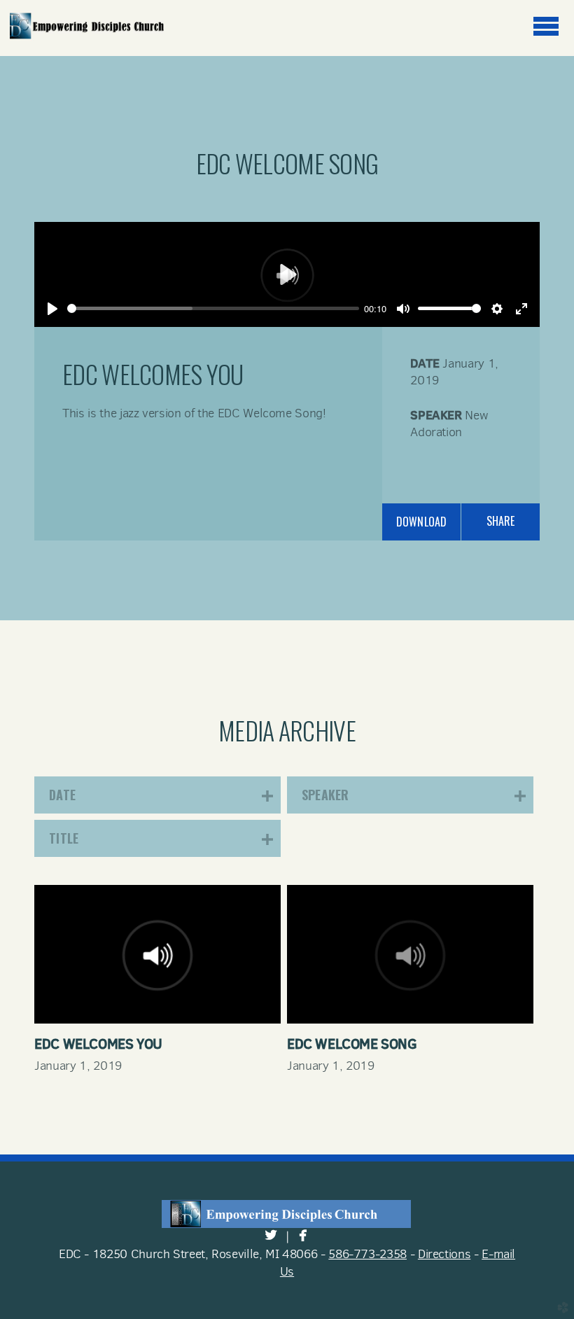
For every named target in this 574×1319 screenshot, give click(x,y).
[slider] (213, 308)
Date (425, 363)
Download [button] (421, 521)
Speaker (435, 415)
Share (500, 520)
